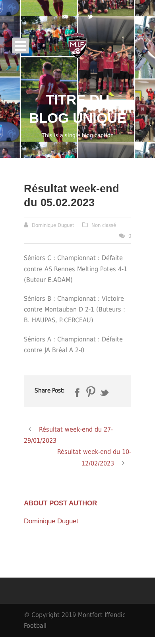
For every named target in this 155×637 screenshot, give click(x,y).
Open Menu (20, 45)
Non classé (103, 225)
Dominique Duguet (53, 225)
